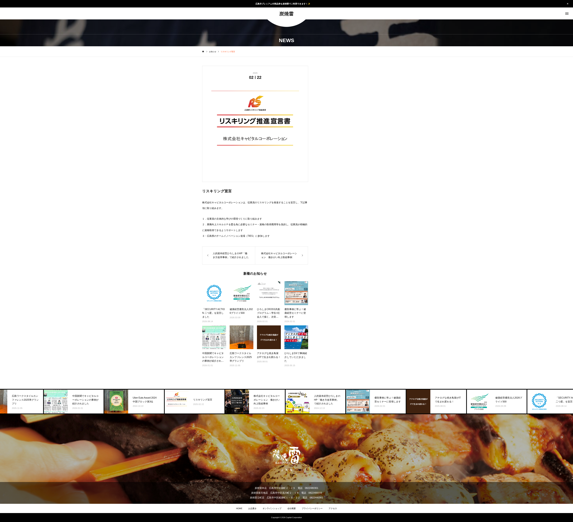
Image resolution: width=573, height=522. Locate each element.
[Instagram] (282, 470)
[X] (286, 470)
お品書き (252, 508)
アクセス (333, 508)
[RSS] (291, 470)
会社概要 (291, 508)
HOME (239, 508)
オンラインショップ (272, 508)
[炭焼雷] (286, 455)
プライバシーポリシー (312, 508)
